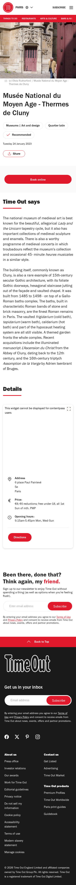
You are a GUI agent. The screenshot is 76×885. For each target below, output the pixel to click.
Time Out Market (54, 775)
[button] (69, 409)
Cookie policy (12, 815)
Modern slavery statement (13, 843)
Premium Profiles (54, 793)
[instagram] (37, 737)
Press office (11, 761)
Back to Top (41, 642)
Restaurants (29, 19)
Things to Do (10, 19)
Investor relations (15, 768)
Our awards (11, 775)
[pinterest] (27, 737)
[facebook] (6, 737)
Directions (20, 537)
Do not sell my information (13, 806)
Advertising (51, 768)
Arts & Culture (48, 19)
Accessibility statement (12, 824)
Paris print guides (55, 807)
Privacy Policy (15, 620)
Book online (38, 180)
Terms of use (12, 834)
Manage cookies (14, 852)
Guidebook (50, 814)
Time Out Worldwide (56, 800)
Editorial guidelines (16, 789)
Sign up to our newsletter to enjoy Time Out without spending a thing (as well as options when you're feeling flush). (37, 593)
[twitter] (17, 737)
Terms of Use (63, 617)
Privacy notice (12, 796)
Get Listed (50, 761)
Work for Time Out (15, 782)
